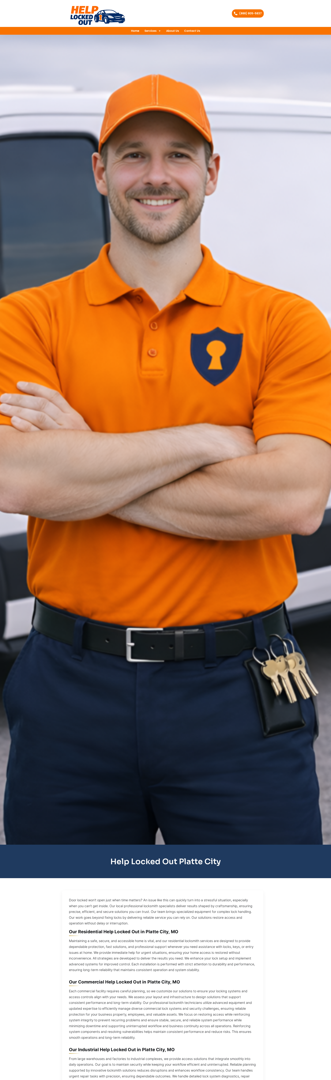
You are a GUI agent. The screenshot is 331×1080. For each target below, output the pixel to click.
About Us (172, 31)
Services (150, 31)
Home (135, 31)
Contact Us (192, 31)
